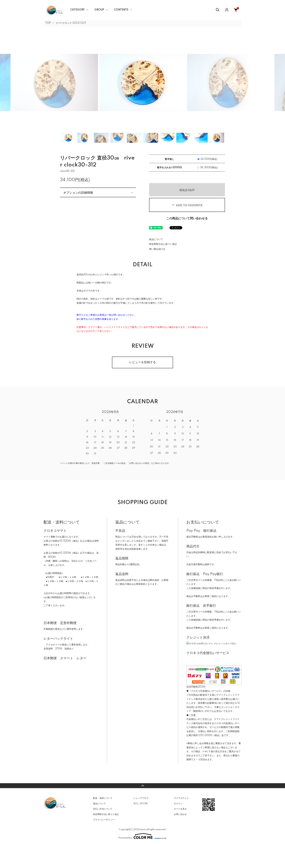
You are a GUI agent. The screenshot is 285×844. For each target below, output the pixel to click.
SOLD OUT (187, 190)
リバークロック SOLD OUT (71, 23)
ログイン (178, 803)
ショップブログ (140, 798)
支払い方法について (102, 809)
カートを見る (180, 809)
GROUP (99, 10)
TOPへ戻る (142, 785)
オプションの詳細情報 (78, 192)
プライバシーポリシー (103, 820)
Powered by (125, 838)
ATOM (143, 803)
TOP (48, 23)
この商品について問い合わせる (187, 218)
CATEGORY (77, 10)
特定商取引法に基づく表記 (163, 244)
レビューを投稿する (142, 362)
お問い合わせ (180, 814)
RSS (135, 803)
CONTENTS (121, 10)
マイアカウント (181, 798)
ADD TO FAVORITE (189, 205)
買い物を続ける (157, 249)
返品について (156, 239)
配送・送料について (102, 798)
